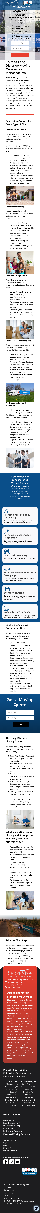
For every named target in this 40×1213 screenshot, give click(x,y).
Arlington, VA (12, 1081)
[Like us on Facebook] (5, 1163)
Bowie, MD (28, 1089)
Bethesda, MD (11, 1097)
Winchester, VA (12, 1084)
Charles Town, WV (28, 1087)
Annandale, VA (11, 1089)
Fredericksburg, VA (28, 1081)
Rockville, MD (28, 1097)
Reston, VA (28, 1095)
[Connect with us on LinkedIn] (17, 1163)
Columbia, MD (11, 1102)
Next (20, 55)
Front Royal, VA (28, 1084)
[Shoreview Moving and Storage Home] (11, 3)
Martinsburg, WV (28, 1105)
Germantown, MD (28, 1100)
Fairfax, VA (12, 1105)
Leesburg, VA (12, 1092)
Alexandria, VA (28, 1102)
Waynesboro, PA (11, 1087)
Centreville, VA (11, 1095)
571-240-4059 (14, 987)
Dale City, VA (28, 1092)
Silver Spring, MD (11, 1100)
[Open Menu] (37, 3)
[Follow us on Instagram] (11, 1163)
